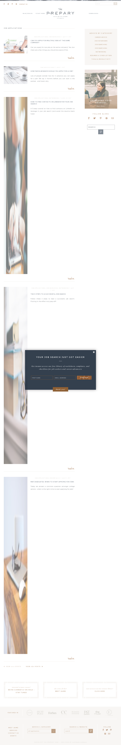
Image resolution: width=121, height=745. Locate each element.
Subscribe (84, 377)
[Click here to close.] (94, 352)
